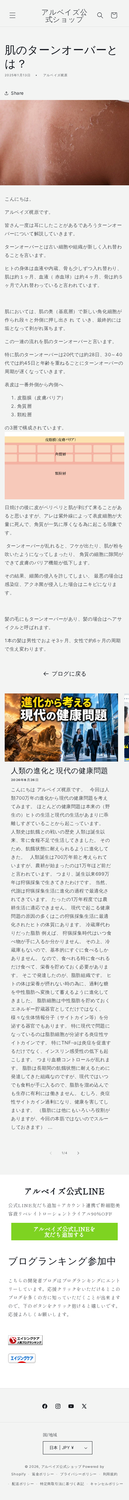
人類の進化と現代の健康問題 (59, 770)
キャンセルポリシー (106, 1484)
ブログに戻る (69, 673)
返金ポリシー (43, 1474)
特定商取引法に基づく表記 (62, 1484)
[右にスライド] (78, 1153)
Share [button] (17, 93)
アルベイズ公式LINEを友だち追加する (64, 1231)
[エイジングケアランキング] (25, 1339)
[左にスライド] (51, 1153)
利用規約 (110, 1474)
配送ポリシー (23, 1484)
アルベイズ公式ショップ (61, 1466)
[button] (12, 15)
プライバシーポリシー (78, 1474)
